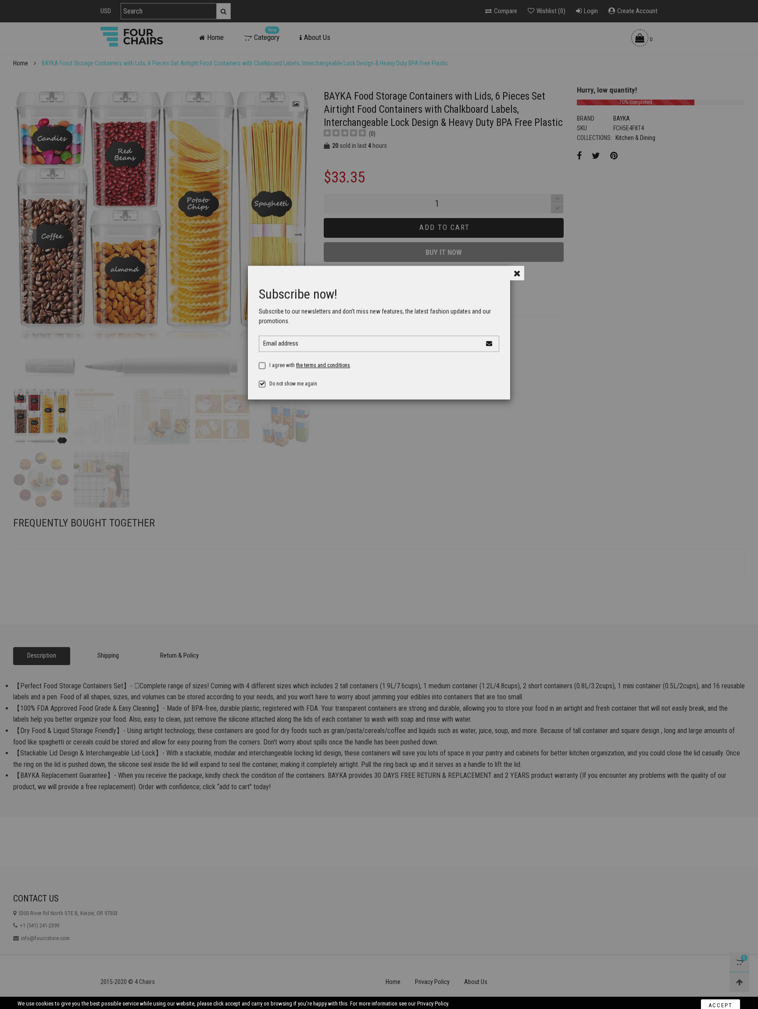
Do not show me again (293, 384)
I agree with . (310, 365)
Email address (280, 343)
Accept (720, 997)
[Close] (517, 273)
